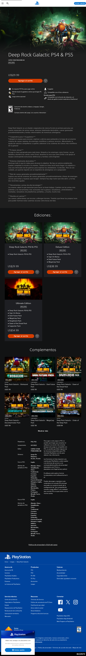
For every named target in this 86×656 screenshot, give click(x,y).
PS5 (32, 570)
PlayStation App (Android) (65, 619)
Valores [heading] (60, 567)
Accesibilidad (61, 573)
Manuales (8, 616)
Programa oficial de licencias (39, 613)
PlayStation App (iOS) (63, 616)
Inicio (6, 562)
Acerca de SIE (9, 570)
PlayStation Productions (12, 578)
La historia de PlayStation (12, 584)
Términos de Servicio (37, 599)
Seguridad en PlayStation (12, 602)
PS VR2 (33, 576)
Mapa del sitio (77, 648)
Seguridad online (62, 576)
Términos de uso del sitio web (62, 648)
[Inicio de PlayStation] (37, 3)
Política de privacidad (44, 648)
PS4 (32, 573)
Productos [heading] (35, 567)
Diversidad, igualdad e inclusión (66, 578)
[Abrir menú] (2, 3)
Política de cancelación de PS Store (41, 602)
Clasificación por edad (37, 605)
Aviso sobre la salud (37, 608)
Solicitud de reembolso (12, 613)
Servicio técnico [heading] (11, 597)
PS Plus (33, 578)
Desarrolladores (36, 611)
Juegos (12, 562)
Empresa (7, 581)
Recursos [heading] (34, 597)
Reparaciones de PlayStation (13, 608)
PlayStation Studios (11, 576)
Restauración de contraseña (13, 611)
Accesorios (34, 581)
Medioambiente (62, 570)
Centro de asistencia (11, 599)
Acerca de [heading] (8, 567)
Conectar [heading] (60, 597)
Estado (7, 605)
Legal (34, 648)
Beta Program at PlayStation (65, 621)
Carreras (7, 573)
